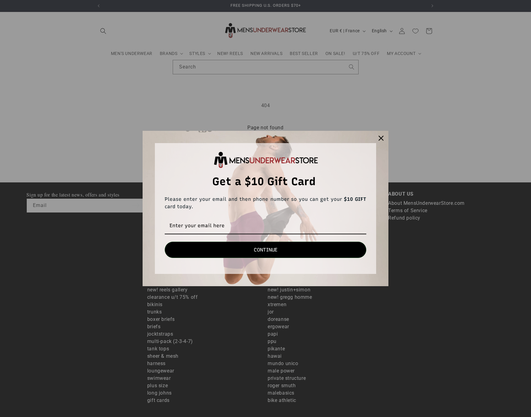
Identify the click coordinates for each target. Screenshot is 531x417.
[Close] (381, 138)
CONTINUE (265, 250)
